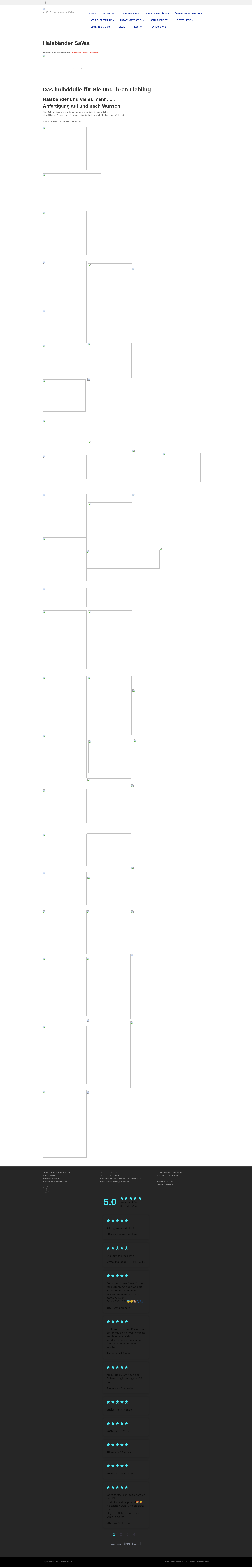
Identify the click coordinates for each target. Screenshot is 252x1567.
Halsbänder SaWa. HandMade (86, 52)
